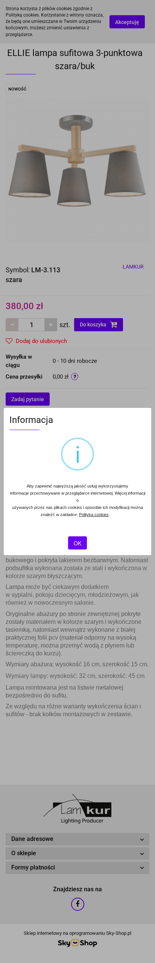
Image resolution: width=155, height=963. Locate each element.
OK (77, 543)
